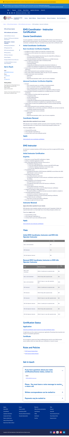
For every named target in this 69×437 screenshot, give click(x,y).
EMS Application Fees (8, 47)
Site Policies (36, 415)
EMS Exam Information (8, 55)
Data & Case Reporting (61, 18)
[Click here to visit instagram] (12, 13)
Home (4, 24)
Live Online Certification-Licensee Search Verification (10, 63)
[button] (20, 45)
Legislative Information (34, 10)
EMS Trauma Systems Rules (31, 351)
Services (26, 18)
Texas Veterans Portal (54, 415)
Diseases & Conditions (41, 18)
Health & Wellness (32, 18)
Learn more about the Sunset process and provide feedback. (45, 1)
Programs (14, 10)
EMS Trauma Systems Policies (31, 353)
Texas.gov (52, 409)
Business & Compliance (51, 18)
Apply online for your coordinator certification (33, 139)
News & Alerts (26, 10)
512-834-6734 (7, 75)
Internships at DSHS (22, 411)
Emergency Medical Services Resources (11, 59)
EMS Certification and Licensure (25, 24)
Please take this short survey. (44, 5)
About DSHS (5, 409)
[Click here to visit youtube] (61, 432)
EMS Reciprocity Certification (9, 45)
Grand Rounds (37, 411)
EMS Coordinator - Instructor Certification (9, 42)
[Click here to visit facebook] (7, 13)
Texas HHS (52, 411)
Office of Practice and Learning (40, 409)
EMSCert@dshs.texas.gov (9, 72)
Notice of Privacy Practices (8, 420)
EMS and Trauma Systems (12, 24)
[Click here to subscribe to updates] (14, 13)
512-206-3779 (7, 79)
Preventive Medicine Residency (24, 413)
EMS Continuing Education (9, 50)
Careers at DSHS (22, 409)
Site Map (36, 418)
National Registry (7, 57)
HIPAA (35, 413)
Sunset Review (6, 411)
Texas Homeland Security (54, 413)
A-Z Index (19, 10)
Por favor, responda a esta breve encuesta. (55, 6)
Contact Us (43, 10)
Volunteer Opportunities (23, 415)
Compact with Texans (7, 415)
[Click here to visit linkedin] (64, 432)
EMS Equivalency (7, 52)
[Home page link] (12, 18)
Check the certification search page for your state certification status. (39, 329)
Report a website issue (7, 418)
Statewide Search (53, 418)
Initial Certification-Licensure (9, 35)
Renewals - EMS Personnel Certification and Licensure (11, 39)
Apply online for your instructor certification (33, 223)
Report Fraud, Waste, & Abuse (8, 422)
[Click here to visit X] (9, 13)
